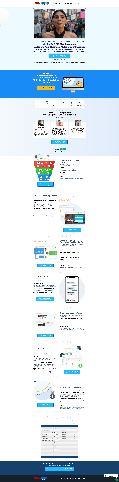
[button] (68, 3)
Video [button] (71, 3)
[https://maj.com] (41, 3)
